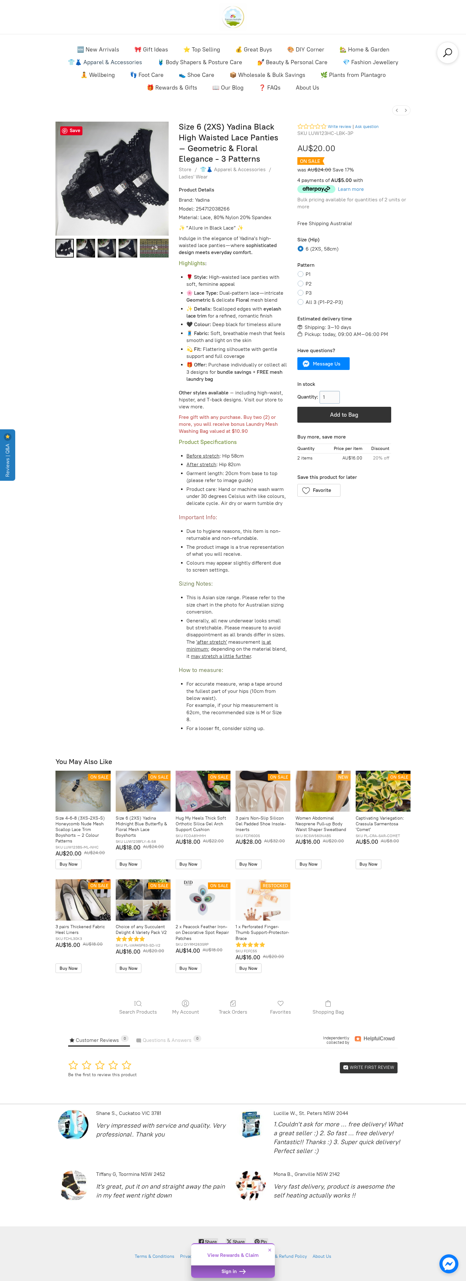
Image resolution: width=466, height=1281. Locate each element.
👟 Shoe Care (196, 74)
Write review (339, 126)
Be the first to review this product (102, 1074)
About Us (307, 87)
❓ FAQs (270, 87)
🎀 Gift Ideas (151, 49)
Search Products (138, 1012)
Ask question (367, 126)
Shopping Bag (328, 1012)
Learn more (351, 189)
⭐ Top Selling (201, 49)
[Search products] (447, 52)
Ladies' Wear (193, 177)
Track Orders (233, 1012)
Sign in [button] (230, 1271)
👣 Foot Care (147, 74)
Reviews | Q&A (7, 459)
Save (75, 130)
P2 (309, 284)
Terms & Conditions (154, 1256)
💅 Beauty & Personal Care (292, 62)
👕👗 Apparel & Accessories (105, 62)
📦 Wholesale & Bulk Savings (267, 74)
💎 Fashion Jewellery (370, 62)
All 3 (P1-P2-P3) (324, 302)
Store (185, 169)
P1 (308, 274)
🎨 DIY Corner (305, 49)
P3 (309, 293)
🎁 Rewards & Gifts (172, 87)
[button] (323, 363)
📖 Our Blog (227, 87)
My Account (185, 1012)
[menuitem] (396, 110)
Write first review (371, 1067)
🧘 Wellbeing (98, 74)
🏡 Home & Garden (364, 49)
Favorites (280, 1012)
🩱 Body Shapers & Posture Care (199, 62)
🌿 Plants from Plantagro (353, 74)
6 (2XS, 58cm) (322, 249)
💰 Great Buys (253, 49)
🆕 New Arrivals (98, 49)
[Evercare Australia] (233, 17)
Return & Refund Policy (283, 1256)
